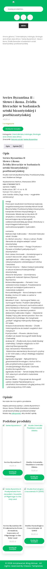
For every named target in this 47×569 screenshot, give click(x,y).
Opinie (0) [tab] (17, 146)
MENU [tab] (23, 26)
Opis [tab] (8, 146)
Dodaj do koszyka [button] (13, 473)
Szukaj (37, 9)
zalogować (16, 413)
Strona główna (8, 37)
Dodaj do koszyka (13, 129)
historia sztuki (17, 139)
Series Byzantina (30, 139)
